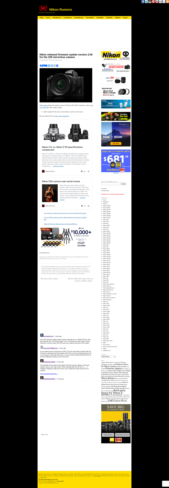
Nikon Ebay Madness (109, 284)
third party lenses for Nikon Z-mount (113, 392)
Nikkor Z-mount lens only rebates (116, 371)
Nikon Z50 (55, 257)
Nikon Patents (107, 296)
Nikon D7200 (106, 258)
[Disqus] (66, 357)
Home (41, 17)
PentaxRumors (78, 17)
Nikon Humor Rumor (108, 288)
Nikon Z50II (106, 311)
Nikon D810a (106, 272)
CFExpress (123, 362)
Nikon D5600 (106, 243)
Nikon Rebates (108, 378)
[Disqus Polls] (66, 308)
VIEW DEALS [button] (108, 435)
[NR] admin (44, 60)
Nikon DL (105, 282)
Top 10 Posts (106, 344)
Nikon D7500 (106, 262)
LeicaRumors (68, 17)
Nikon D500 (106, 231)
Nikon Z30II (106, 305)
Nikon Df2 (106, 280)
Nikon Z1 (105, 301)
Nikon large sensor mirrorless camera (115, 375)
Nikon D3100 (106, 210)
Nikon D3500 (106, 217)
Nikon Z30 (106, 303)
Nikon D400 (106, 225)
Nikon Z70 (106, 323)
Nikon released (44, 105)
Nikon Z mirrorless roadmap (115, 382)
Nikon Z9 (105, 331)
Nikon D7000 (106, 254)
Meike (124, 371)
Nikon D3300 (106, 213)
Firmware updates (69, 257)
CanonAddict (90, 17)
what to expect (120, 399)
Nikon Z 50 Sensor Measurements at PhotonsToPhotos (60, 224)
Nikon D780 (106, 266)
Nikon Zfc (106, 337)
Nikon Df (105, 278)
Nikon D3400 (106, 215)
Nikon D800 (106, 268)
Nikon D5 (105, 229)
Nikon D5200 (106, 237)
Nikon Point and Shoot (109, 298)
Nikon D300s (106, 208)
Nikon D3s (106, 219)
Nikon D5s (106, 245)
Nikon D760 (106, 264)
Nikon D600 (106, 249)
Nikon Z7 (105, 321)
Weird (104, 348)
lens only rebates (115, 370)
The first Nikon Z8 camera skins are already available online (80, 279)
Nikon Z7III (106, 327)
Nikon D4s (106, 227)
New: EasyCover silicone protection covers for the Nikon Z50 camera (65, 213)
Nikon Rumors (60, 9)
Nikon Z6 (105, 315)
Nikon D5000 (106, 233)
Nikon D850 (106, 274)
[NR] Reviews (107, 350)
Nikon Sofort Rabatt (120, 378)
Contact (125, 17)
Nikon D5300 (106, 239)
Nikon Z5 (105, 307)
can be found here (63, 116)
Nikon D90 (106, 276)
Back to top (44, 434)
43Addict (117, 17)
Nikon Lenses (106, 292)
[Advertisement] (66, 37)
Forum (48, 17)
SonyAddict (99, 17)
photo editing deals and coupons (115, 384)
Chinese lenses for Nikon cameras (114, 365)
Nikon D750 (106, 260)
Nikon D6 (105, 247)
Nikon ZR (105, 339)
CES (119, 362)
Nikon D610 (106, 251)
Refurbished (118, 386)
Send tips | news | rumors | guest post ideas (112, 194)
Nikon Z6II (106, 317)
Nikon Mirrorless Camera (109, 294)
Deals (104, 200)
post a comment (62, 258)
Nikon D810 (106, 270)
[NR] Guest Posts (117, 400)
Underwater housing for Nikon (119, 397)
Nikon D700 (106, 253)
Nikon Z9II (106, 333)
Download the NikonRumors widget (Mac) (48, 479)
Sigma (124, 386)
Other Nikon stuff (107, 341)
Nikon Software (107, 299)
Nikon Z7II (106, 325)
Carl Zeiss (115, 362)
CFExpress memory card (108, 364)
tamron (103, 388)
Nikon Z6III (106, 319)
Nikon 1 (105, 204)
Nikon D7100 (106, 256)
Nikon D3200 (106, 211)
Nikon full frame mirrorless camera (115, 374)
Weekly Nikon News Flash (110, 346)
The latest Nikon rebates (49, 278)
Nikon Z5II (106, 313)
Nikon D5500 (106, 241)
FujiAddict (109, 17)
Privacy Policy (98, 475)
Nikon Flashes (107, 286)
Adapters (103, 362)
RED (104, 342)
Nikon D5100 (106, 235)
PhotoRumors (57, 17)
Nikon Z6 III (110, 380)
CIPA (118, 366)
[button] (116, 423)
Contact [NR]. (60, 481)
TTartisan (109, 397)
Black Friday (109, 362)
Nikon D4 (105, 223)
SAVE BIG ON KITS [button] (122, 435)
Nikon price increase (124, 376)
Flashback (106, 202)
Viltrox (107, 398)
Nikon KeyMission (108, 290)
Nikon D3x (106, 221)
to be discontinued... (116, 395)
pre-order (111, 386)
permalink (85, 257)
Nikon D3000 (106, 206)
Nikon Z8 (105, 329)
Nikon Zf (105, 335)
